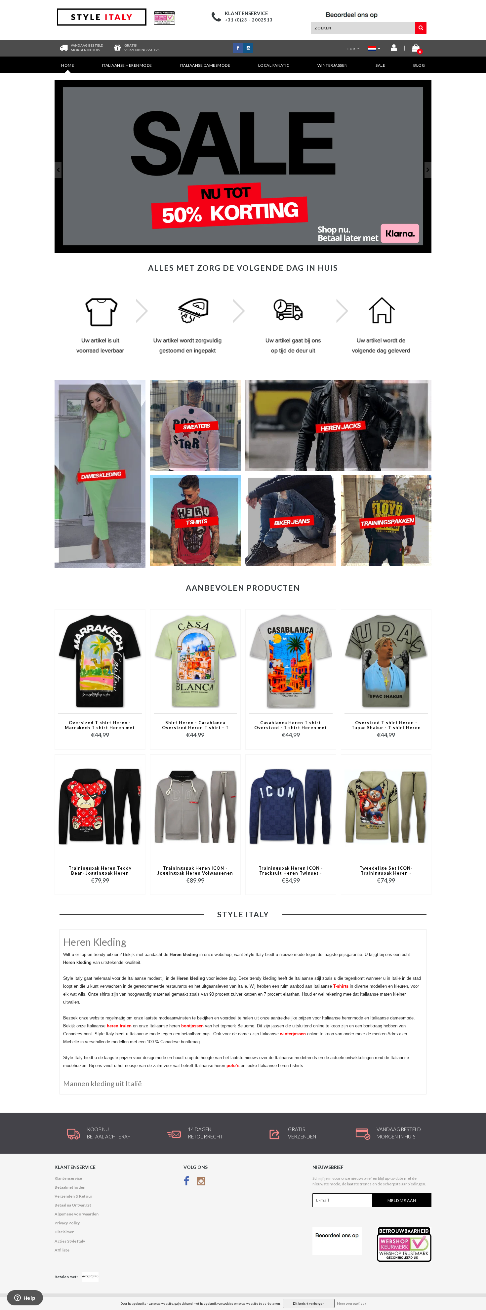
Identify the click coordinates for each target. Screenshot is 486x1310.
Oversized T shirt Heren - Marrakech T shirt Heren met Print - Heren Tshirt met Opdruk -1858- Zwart (100, 725)
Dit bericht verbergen (308, 1303)
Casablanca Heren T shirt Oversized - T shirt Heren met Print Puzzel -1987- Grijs (290, 725)
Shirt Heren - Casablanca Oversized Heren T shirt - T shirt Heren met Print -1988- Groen (195, 725)
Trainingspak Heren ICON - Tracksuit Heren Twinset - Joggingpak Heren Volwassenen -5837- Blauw (291, 871)
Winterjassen (332, 65)
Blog (419, 65)
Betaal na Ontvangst (73, 1205)
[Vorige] (58, 170)
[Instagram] (201, 1182)
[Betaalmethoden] (90, 1277)
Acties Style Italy (70, 1241)
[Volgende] (428, 170)
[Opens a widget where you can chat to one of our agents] (25, 1298)
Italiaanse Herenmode (127, 65)
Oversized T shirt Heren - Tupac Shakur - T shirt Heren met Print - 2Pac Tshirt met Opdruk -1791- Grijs (386, 725)
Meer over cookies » (351, 1303)
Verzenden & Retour (73, 1196)
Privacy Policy (67, 1222)
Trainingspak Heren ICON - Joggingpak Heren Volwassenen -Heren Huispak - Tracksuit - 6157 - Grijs (195, 871)
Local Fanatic (274, 65)
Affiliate (62, 1250)
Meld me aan (401, 1200)
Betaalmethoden (70, 1187)
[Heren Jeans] (243, 166)
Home (67, 65)
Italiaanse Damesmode (205, 65)
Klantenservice (68, 1178)
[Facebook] (186, 1182)
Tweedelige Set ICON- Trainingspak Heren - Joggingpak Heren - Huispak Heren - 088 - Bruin (386, 871)
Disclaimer (64, 1231)
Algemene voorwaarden (77, 1213)
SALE (380, 65)
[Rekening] (394, 49)
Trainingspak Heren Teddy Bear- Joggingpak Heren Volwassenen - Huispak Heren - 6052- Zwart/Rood (100, 871)
